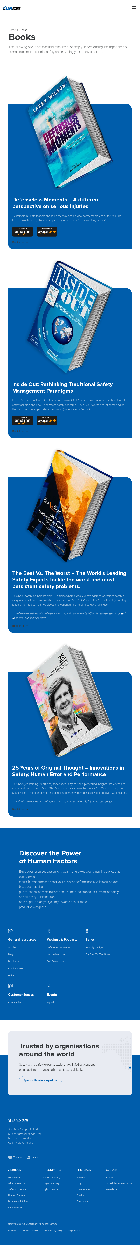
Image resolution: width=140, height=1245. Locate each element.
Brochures (13, 961)
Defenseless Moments (58, 947)
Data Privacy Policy (53, 1231)
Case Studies (15, 1002)
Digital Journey (51, 1183)
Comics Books (15, 968)
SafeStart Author (17, 1189)
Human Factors (16, 1195)
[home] (12, 8)
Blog (10, 954)
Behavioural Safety (18, 1201)
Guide (11, 975)
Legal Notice (74, 1231)
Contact (110, 1177)
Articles (12, 947)
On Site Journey (51, 1177)
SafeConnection (55, 961)
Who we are (14, 1177)
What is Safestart (17, 1183)
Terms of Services (30, 1231)
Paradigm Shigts (94, 947)
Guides (80, 1195)
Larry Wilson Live (56, 954)
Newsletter (112, 1189)
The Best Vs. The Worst (98, 954)
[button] (133, 8)
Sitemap (12, 1231)
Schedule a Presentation (119, 1183)
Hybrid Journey (51, 1189)
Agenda (51, 1002)
